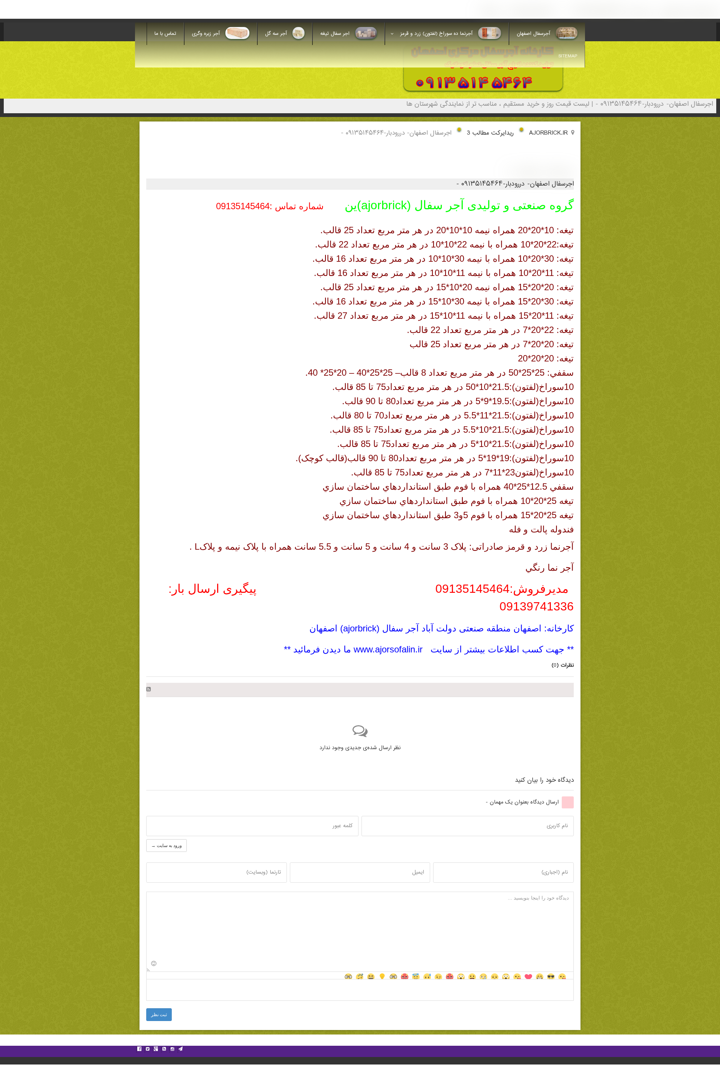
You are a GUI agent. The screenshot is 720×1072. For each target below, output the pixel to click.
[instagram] (172, 1050)
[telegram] (180, 1050)
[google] (156, 1050)
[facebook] (139, 1050)
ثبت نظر (159, 1014)
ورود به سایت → (166, 845)
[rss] (164, 1050)
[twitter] (147, 1050)
